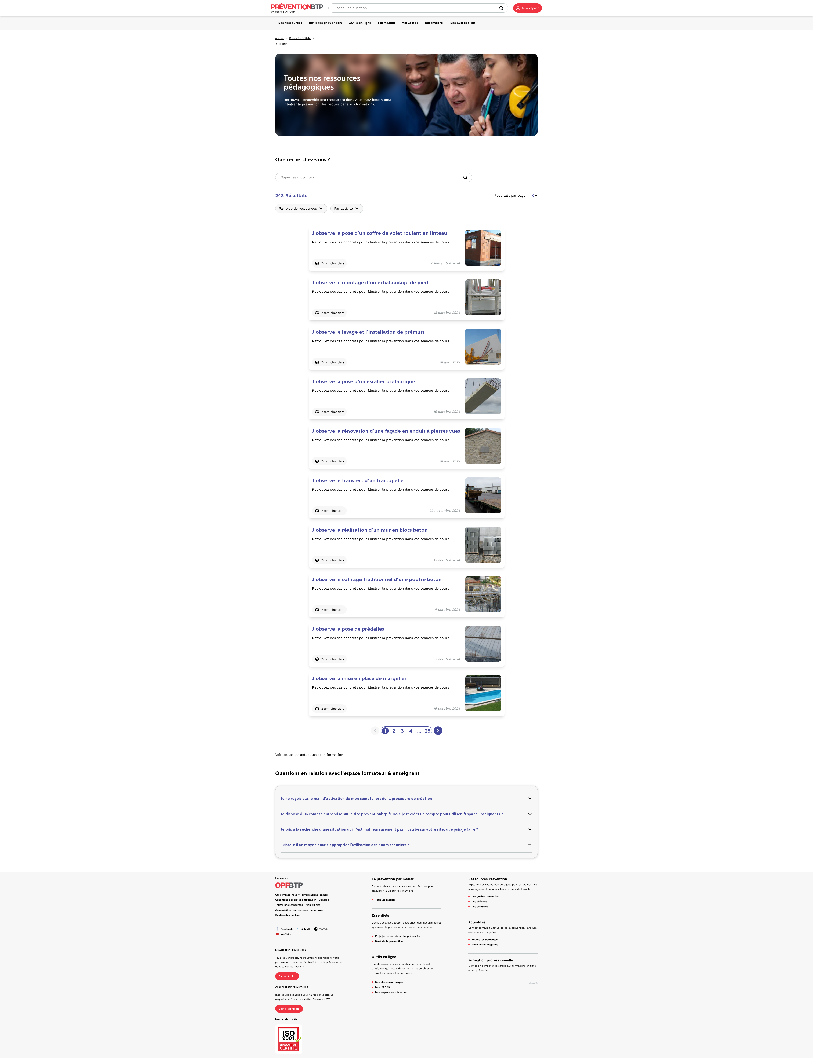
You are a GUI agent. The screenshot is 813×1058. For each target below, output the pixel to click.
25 (427, 730)
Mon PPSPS (382, 987)
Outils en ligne (384, 957)
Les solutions (480, 906)
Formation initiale (300, 38)
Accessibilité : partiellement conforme (299, 909)
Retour (282, 44)
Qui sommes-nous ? (287, 894)
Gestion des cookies (287, 915)
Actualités (476, 922)
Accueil (279, 38)
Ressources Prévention (487, 879)
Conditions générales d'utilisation (295, 899)
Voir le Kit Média (289, 1009)
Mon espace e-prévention (391, 992)
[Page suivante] (438, 730)
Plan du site (312, 904)
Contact (324, 899)
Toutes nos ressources (289, 904)
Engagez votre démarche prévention (397, 936)
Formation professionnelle (490, 960)
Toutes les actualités (485, 939)
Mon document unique (389, 982)
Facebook (287, 929)
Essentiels (380, 915)
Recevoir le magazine (485, 944)
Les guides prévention (485, 896)
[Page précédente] (375, 730)
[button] (527, 8)
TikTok (323, 929)
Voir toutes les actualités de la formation (309, 755)
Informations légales (315, 894)
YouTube (286, 934)
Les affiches (479, 901)
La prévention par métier (393, 879)
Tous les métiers (385, 899)
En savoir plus (287, 976)
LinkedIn (306, 929)
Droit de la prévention (389, 941)
